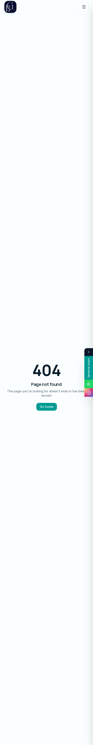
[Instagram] (88, 392)
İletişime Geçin (88, 367)
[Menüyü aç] (84, 7)
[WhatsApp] (88, 384)
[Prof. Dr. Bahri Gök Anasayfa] (10, 7)
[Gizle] (88, 352)
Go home (46, 406)
